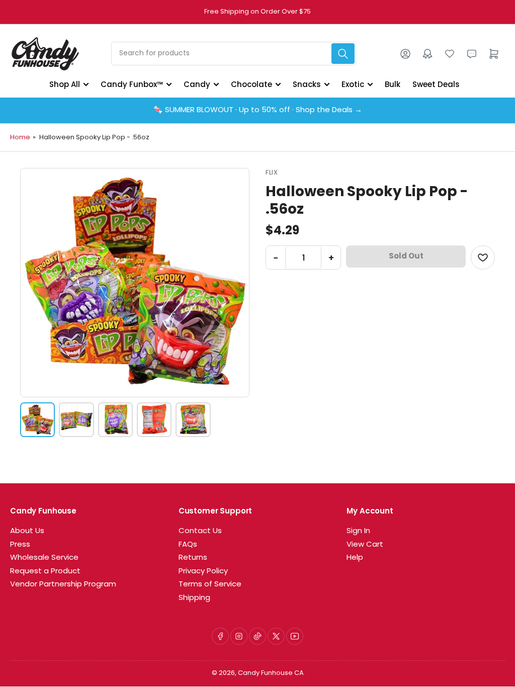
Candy (197, 84)
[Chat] (472, 54)
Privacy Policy (203, 571)
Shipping (194, 598)
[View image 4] (154, 419)
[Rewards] (427, 54)
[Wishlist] (450, 54)
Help (355, 558)
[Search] (343, 53)
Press (20, 545)
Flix (272, 172)
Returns (193, 558)
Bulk (392, 84)
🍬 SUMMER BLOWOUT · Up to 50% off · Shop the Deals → (257, 110)
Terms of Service (210, 584)
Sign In (358, 531)
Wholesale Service (44, 558)
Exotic (352, 84)
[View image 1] (37, 419)
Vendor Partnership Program (63, 584)
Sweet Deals (436, 84)
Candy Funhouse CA (271, 673)
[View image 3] (115, 419)
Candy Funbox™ (132, 84)
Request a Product (45, 571)
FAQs (188, 545)
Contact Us (200, 531)
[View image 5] (193, 419)
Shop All (64, 84)
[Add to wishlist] (483, 257)
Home (20, 137)
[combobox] (233, 53)
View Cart (365, 545)
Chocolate (251, 84)
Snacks (307, 84)
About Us (27, 531)
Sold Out (406, 256)
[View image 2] (76, 419)
